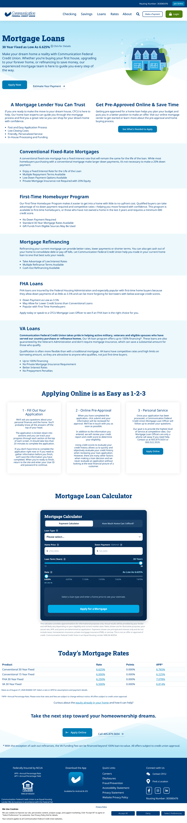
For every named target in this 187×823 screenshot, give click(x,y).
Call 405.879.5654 (109, 734)
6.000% (100, 674)
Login (176, 14)
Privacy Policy (101, 807)
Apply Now (14, 84)
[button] (138, 14)
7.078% (160, 679)
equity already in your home (92, 702)
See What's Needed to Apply (138, 129)
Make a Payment (152, 14)
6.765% (160, 669)
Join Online (178, 3)
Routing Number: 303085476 (162, 798)
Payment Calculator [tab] (69, 523)
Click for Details (61, 46)
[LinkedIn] (166, 791)
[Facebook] (149, 790)
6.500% (100, 684)
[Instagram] (158, 791)
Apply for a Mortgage (93, 609)
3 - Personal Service (153, 410)
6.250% (100, 679)
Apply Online (153, 451)
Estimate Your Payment (47, 86)
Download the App (75, 768)
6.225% (160, 674)
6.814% (160, 684)
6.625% (100, 669)
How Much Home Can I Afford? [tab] (118, 523)
